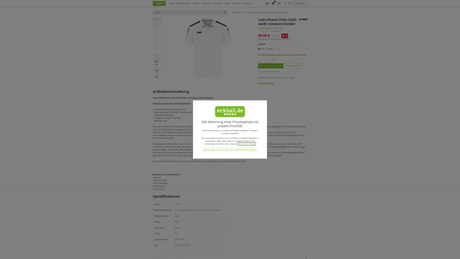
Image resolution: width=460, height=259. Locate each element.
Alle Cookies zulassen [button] (214, 149)
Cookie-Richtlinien (246, 144)
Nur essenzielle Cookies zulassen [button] (241, 149)
